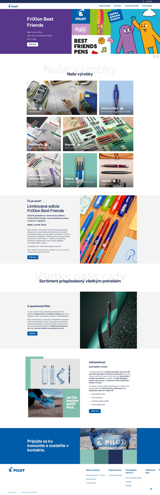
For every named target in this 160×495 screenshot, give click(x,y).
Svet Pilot (117, 6)
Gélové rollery (91, 479)
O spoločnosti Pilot (132, 6)
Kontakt (128, 482)
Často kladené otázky (134, 478)
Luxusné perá (91, 483)
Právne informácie (12, 492)
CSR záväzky (147, 6)
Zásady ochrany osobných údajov (29, 492)
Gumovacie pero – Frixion (95, 475)
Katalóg (128, 485)
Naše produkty (104, 6)
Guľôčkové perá (150, 471)
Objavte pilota (115, 470)
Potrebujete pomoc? (131, 471)
